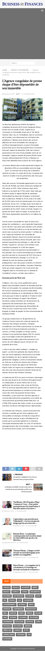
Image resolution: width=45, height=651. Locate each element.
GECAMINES (28, 600)
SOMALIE (17, 630)
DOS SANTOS (35, 592)
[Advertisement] (22, 36)
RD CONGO (18, 626)
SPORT (26, 630)
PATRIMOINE (7, 621)
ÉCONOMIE (7, 639)
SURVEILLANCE (8, 634)
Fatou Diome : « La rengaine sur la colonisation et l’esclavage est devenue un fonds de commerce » (26, 567)
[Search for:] (22, 63)
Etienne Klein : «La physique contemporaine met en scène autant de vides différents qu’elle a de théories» (27, 537)
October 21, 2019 (19, 526)
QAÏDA (38, 621)
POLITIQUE (19, 621)
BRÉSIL (35, 587)
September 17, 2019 (20, 557)
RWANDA (28, 626)
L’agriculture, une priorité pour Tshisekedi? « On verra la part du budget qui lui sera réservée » (26, 521)
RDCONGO (7, 626)
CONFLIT (16, 592)
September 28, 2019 (9, 543)
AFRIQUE (6, 587)
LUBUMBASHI (18, 609)
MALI (5, 613)
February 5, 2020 (9, 511)
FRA (4, 600)
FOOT (38, 596)
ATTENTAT (25, 587)
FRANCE (12, 600)
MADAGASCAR (31, 609)
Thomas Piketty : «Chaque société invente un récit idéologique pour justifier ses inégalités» (26, 552)
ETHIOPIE (29, 596)
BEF (19, 94)
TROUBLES (20, 634)
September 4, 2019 (20, 572)
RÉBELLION (7, 630)
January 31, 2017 (9, 94)
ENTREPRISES (18, 596)
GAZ (19, 600)
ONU (5, 617)
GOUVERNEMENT (9, 604)
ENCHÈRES (7, 596)
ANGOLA (16, 587)
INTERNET (22, 604)
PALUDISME (34, 617)
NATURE (38, 613)
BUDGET (6, 592)
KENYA (31, 604)
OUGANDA (23, 617)
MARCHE (13, 613)
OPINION (13, 617)
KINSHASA (6, 609)
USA (29, 634)
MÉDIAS (29, 613)
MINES (21, 613)
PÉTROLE (30, 621)
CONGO (24, 592)
